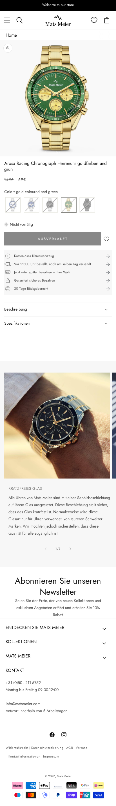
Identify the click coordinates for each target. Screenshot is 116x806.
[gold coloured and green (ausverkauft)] (68, 205)
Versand (82, 747)
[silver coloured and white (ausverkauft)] (13, 205)
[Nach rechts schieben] (70, 151)
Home (11, 35)
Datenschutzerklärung (47, 747)
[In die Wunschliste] (106, 238)
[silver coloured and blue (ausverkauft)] (31, 205)
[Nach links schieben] (45, 151)
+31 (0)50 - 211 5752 (23, 682)
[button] (7, 20)
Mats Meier (64, 776)
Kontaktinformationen (24, 756)
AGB (69, 747)
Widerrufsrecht (17, 747)
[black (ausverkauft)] (87, 205)
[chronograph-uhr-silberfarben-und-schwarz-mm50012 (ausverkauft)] (50, 205)
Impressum (51, 756)
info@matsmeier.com (23, 704)
